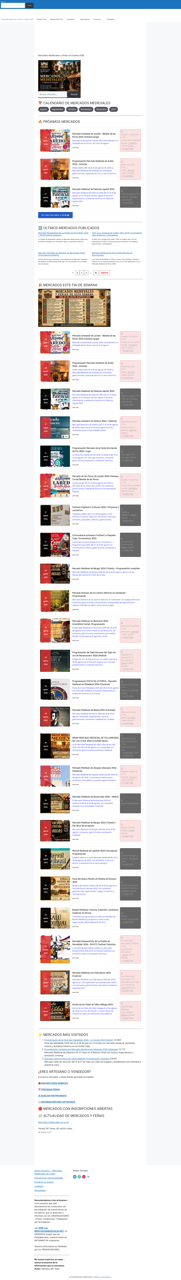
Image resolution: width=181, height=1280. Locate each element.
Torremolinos (127, 541)
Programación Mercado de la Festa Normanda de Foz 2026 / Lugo (94, 449)
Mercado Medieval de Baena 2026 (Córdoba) (93, 710)
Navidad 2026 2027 (56, 19)
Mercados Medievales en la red (53, 1122)
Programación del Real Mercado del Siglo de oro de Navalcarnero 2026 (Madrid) (94, 654)
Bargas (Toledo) (128, 827)
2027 (113, 109)
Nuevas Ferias (41, 19)
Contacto (38, 1186)
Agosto (43, 109)
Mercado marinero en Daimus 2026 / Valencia (94, 421)
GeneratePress (107, 1277)
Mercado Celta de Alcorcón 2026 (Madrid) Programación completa (76, 1058)
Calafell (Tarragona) (129, 855)
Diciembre (101, 109)
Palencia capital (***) (130, 194)
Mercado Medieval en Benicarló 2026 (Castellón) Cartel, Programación (90, 622)
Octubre (72, 109)
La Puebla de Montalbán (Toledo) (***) (129, 943)
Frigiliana (125, 512)
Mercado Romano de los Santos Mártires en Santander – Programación (99, 594)
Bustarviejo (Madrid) (130, 803)
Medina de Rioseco (129, 885)
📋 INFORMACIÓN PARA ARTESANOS (56, 1102)
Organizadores (85, 19)
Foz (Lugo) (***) (128, 454)
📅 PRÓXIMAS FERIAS (49, 1089)
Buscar (3, 2)
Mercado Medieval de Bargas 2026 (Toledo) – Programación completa (106, 568)
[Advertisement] (90, 40)
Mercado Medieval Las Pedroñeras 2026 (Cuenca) (91, 974)
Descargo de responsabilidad (48, 1178)
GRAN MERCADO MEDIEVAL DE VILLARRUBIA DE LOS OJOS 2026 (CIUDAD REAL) (95, 739)
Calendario (70, 19)
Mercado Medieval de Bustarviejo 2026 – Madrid (95, 796)
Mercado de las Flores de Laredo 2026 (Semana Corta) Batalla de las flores (95, 477)
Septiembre (57, 109)
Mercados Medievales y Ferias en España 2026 (17, 19)
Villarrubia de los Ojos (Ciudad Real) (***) (129, 741)
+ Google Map (127, 148)
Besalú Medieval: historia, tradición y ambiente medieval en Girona (95, 911)
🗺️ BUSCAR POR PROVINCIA (52, 1095)
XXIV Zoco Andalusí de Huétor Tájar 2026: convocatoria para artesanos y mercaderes (117, 234)
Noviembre (86, 109)
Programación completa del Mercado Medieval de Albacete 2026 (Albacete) (81, 1049)
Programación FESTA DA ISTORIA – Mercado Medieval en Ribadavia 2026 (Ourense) (94, 682)
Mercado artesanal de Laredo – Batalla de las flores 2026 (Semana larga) (94, 135)
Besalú (124, 916)
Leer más (75, 147)
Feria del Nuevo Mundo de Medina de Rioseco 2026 (94, 880)
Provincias (97, 19)
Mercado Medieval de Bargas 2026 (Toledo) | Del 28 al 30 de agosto (94, 824)
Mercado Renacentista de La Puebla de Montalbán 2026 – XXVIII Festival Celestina (93, 943)
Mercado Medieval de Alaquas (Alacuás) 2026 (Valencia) (94, 769)
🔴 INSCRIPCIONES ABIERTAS (53, 1083)
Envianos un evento (44, 1182)
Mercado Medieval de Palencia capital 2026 (93, 189)
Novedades (110, 19)
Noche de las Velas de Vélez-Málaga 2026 (92, 1004)
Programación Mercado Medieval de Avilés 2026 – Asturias (93, 162)
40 (96, 273)
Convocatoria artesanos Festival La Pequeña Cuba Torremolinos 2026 (94, 537)
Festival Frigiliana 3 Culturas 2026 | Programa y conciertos (95, 508)
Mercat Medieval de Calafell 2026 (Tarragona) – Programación (95, 852)
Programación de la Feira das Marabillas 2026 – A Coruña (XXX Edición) (79, 1040)
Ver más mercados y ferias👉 (55, 215)
